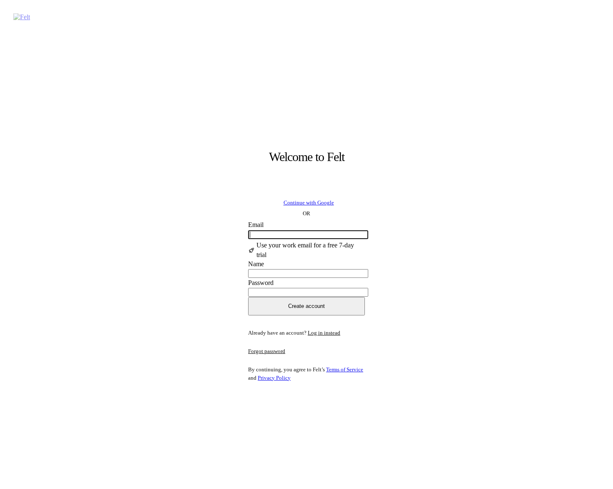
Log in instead (324, 333)
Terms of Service (344, 369)
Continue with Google (309, 202)
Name (256, 263)
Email (256, 224)
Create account (306, 306)
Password (261, 282)
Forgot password (266, 351)
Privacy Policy (274, 378)
